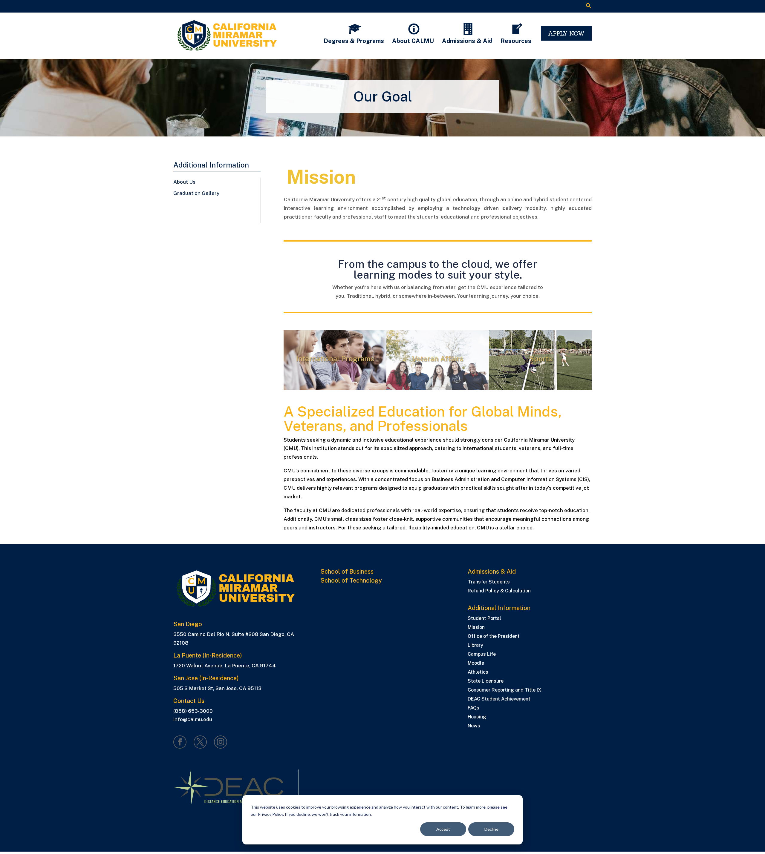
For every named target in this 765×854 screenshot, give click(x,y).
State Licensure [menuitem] (486, 681)
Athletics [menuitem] (478, 672)
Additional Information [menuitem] (211, 165)
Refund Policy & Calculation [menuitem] (499, 591)
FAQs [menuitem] (473, 708)
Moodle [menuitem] (476, 663)
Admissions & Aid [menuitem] (492, 572)
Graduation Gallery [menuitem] (196, 193)
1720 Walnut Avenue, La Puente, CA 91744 (224, 666)
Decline (491, 829)
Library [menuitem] (475, 645)
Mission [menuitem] (476, 627)
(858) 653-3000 (193, 711)
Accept (443, 829)
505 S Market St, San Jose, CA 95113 (217, 688)
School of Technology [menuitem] (351, 580)
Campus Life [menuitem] (482, 654)
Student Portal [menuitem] (484, 618)
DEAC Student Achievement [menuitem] (499, 699)
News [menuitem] (474, 726)
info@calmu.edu (192, 719)
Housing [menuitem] (477, 717)
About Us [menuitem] (184, 182)
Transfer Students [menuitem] (489, 582)
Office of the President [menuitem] (494, 636)
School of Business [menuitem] (347, 572)
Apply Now (566, 33)
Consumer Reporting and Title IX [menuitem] (504, 690)
